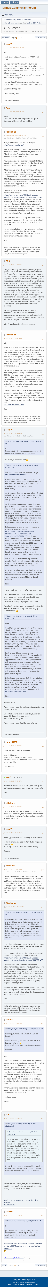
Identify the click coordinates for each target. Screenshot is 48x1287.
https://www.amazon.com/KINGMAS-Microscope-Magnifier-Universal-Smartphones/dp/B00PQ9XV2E (23, 196)
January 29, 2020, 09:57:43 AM (13, 1023)
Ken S (28, 23)
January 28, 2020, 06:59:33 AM (13, 807)
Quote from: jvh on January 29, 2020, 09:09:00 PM (24, 1221)
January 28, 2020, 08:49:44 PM (13, 833)
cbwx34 (9, 1211)
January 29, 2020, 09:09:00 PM (13, 1118)
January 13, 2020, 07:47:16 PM (13, 781)
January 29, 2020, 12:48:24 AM (13, 869)
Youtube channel (9, 1204)
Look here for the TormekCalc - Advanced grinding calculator (21, 1201)
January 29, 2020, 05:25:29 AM (15, 907)
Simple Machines (30, 1282)
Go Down (5, 38)
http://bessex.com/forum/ (14, 145)
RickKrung (11, 131)
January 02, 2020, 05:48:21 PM (13, 338)
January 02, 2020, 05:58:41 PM (13, 433)
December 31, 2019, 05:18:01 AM (16, 135)
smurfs (9, 1019)
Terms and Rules (22, 1280)
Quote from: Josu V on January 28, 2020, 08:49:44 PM (25, 1029)
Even (8, 108)
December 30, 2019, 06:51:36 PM (14, 48)
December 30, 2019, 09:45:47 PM (14, 112)
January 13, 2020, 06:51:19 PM (13, 746)
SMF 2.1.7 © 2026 (18, 1282)
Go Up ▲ (32, 1280)
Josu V (9, 44)
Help (14, 1280)
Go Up (4, 1265)
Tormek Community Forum (18, 7)
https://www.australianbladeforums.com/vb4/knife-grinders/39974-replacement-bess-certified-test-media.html (23, 1246)
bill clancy (11, 803)
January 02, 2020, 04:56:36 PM (13, 265)
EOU (8, 261)
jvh (7, 1114)
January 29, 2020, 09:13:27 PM (13, 1215)
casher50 (10, 865)
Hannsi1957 (11, 742)
